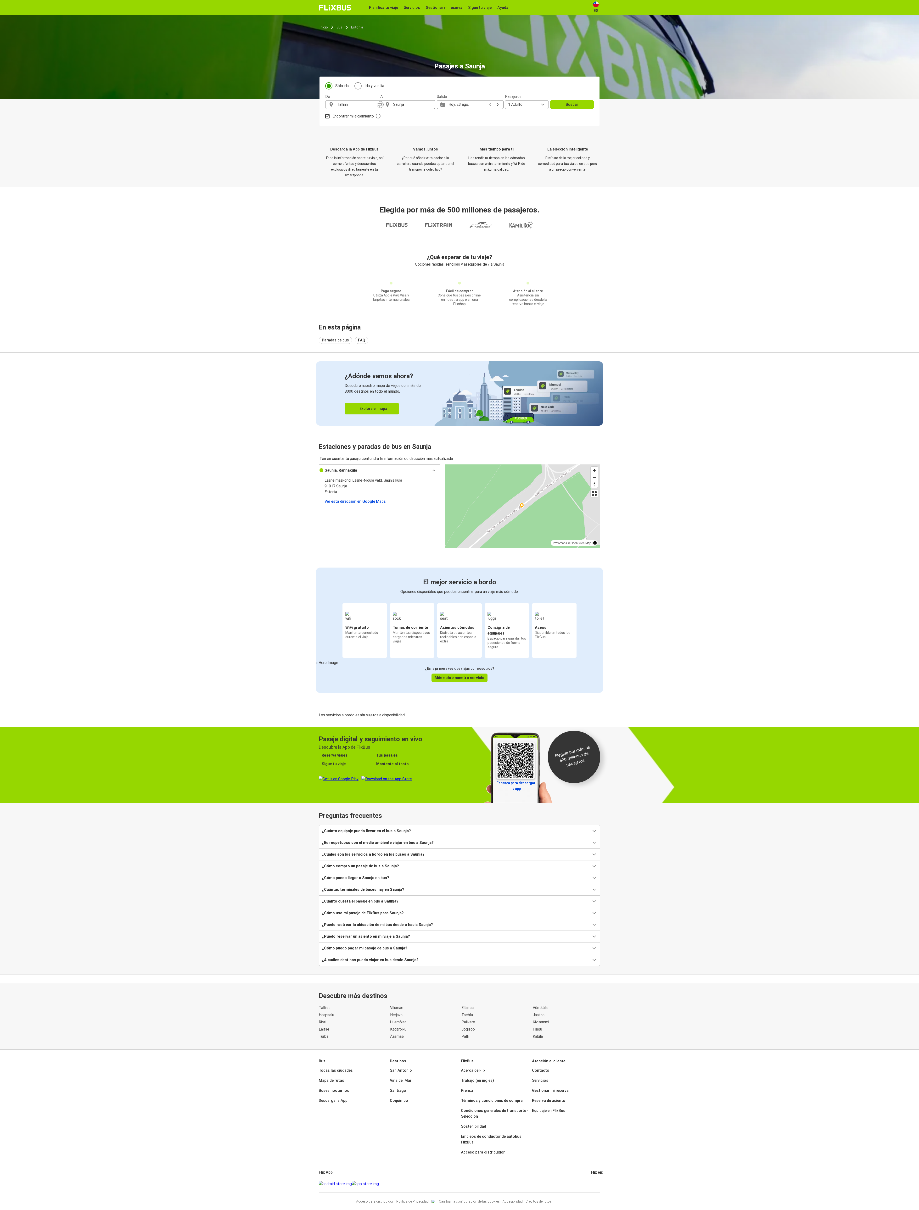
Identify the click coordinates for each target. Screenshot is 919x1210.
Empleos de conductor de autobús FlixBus (491, 1139)
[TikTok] (599, 1184)
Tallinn (324, 1007)
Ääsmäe (397, 1036)
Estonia (357, 27)
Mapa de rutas (331, 1080)
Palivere (468, 1022)
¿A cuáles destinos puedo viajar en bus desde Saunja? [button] (370, 960)
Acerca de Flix (473, 1070)
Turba (323, 1036)
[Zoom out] (594, 477)
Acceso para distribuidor (483, 1152)
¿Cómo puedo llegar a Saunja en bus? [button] (355, 877)
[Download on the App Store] (365, 1184)
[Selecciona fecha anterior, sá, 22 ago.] (490, 104)
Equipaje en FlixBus (548, 1110)
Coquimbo (399, 1100)
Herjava (396, 1015)
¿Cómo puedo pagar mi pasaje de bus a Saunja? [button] (364, 948)
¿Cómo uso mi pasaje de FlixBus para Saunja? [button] (363, 913)
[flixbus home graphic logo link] (335, 7)
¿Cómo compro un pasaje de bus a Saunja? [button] (360, 866)
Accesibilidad (513, 1201)
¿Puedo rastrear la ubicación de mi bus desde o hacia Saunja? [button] (377, 924)
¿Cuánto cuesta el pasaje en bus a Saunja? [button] (360, 901)
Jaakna (538, 1015)
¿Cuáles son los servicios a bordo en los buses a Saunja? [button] (373, 854)
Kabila (538, 1036)
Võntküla (540, 1007)
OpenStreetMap (581, 543)
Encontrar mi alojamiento (353, 116)
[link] (459, 393)
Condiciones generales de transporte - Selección (494, 1113)
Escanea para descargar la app (516, 786)
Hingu (537, 1029)
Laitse (324, 1029)
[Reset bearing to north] (594, 484)
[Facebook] (591, 1184)
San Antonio (401, 1070)
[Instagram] (593, 1184)
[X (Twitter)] (597, 1184)
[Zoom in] (594, 470)
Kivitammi (541, 1022)
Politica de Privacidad (412, 1201)
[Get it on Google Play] (335, 1184)
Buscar (572, 104)
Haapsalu (326, 1015)
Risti (322, 1022)
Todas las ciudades (336, 1070)
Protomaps (560, 543)
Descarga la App (333, 1100)
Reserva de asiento (548, 1100)
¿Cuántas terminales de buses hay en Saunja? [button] (363, 889)
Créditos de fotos (539, 1201)
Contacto (540, 1070)
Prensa (467, 1090)
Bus (339, 27)
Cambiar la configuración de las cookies (469, 1201)
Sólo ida (342, 86)
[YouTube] (594, 1184)
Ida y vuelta (374, 86)
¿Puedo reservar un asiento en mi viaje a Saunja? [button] (366, 936)
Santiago (398, 1090)
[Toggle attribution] (595, 543)
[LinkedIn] (596, 1184)
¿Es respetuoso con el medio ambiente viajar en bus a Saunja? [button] (378, 842)
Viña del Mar (400, 1080)
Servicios (540, 1080)
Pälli (465, 1036)
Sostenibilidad (473, 1126)
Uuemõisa (398, 1022)
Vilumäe (396, 1007)
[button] (379, 470)
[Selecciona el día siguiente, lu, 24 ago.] (497, 104)
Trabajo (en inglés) (477, 1080)
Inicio (323, 27)
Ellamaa (467, 1007)
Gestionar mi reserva (550, 1090)
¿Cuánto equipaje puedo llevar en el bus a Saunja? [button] (366, 831)
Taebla (467, 1015)
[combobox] (357, 104)
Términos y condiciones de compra (492, 1100)
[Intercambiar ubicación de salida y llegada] (380, 104)
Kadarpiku (398, 1029)
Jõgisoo (468, 1029)
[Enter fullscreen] (594, 493)
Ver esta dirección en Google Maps (355, 501)
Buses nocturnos (334, 1090)
